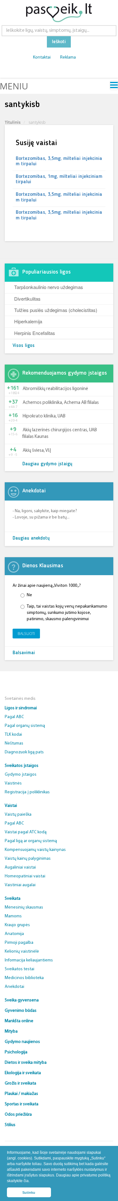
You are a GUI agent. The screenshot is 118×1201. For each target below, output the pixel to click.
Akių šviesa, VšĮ (37, 450)
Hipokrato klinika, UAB (44, 416)
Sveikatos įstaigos (21, 765)
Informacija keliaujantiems (29, 960)
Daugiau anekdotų (31, 538)
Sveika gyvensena (22, 1000)
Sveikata (12, 898)
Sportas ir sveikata (21, 1104)
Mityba (11, 1031)
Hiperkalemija (28, 321)
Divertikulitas (27, 298)
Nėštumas (14, 743)
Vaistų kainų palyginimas (28, 858)
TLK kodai (13, 734)
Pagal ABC (14, 717)
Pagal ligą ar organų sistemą (31, 841)
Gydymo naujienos (22, 1042)
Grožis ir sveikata (20, 1083)
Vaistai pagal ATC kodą (26, 832)
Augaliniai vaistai (20, 867)
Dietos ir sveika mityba (26, 1062)
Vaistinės (13, 783)
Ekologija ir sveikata (23, 1073)
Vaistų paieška (18, 814)
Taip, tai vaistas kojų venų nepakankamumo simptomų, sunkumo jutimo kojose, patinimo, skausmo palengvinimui (67, 612)
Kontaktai (42, 57)
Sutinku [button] (28, 1192)
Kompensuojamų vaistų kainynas (35, 849)
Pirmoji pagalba (19, 942)
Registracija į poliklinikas (27, 792)
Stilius (10, 1125)
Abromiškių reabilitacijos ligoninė (55, 389)
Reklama (68, 57)
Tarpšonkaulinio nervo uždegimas (48, 287)
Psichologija (16, 1052)
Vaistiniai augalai (20, 885)
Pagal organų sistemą (25, 725)
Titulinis (12, 122)
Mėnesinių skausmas (24, 907)
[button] (31, 1181)
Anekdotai (14, 986)
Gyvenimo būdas (21, 1010)
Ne (29, 595)
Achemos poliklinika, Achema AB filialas (61, 402)
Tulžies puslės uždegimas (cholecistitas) (55, 310)
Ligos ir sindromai (21, 708)
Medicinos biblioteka (24, 978)
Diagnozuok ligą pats (24, 752)
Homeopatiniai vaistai (25, 876)
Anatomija (14, 934)
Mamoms (13, 916)
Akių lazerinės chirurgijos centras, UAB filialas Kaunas (59, 433)
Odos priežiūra (18, 1114)
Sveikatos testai (19, 969)
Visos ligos (24, 345)
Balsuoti (26, 633)
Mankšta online (19, 1021)
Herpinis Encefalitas (34, 333)
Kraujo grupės (17, 925)
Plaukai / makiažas (21, 1093)
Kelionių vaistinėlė (22, 951)
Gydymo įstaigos (21, 774)
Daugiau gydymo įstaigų (47, 464)
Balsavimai (24, 653)
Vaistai (11, 805)
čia (26, 1181)
